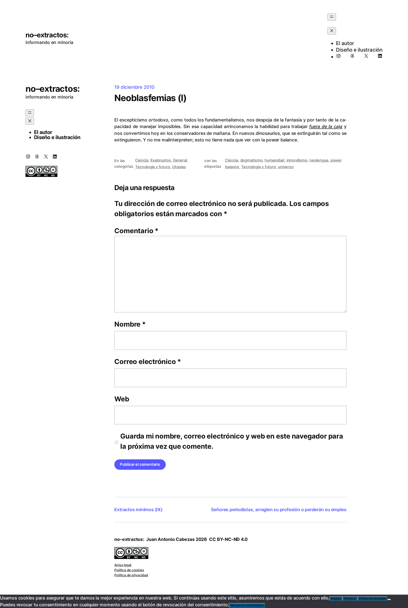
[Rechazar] (389, 599)
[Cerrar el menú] (331, 30)
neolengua (318, 160)
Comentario (136, 231)
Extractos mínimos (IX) (138, 509)
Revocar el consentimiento (247, 605)
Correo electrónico (147, 361)
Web (121, 399)
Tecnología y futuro (152, 167)
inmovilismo (296, 160)
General (180, 160)
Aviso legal (122, 565)
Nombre (130, 324)
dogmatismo (251, 160)
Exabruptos (160, 160)
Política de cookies (129, 570)
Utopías (179, 167)
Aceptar (336, 598)
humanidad (274, 160)
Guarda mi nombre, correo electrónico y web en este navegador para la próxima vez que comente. (231, 441)
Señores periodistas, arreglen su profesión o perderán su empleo (279, 509)
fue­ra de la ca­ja (325, 126)
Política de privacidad (131, 575)
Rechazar (350, 598)
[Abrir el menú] (331, 17)
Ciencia (141, 160)
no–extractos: (47, 35)
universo (285, 167)
